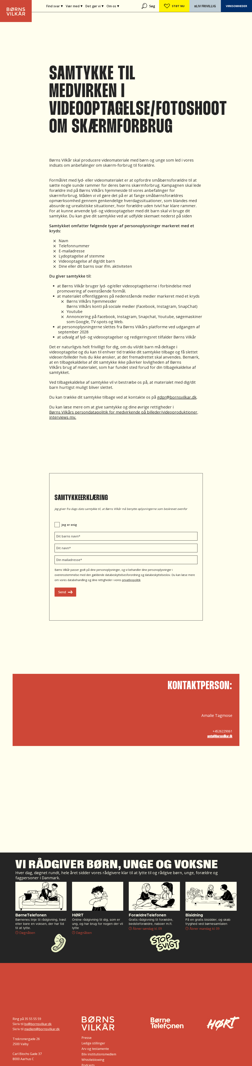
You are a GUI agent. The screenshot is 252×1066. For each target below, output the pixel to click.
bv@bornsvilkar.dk (38, 1024)
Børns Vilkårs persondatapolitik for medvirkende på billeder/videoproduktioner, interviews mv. (123, 414)
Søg (152, 6)
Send (62, 592)
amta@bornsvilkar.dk (219, 736)
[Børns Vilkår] (98, 1023)
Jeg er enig (69, 525)
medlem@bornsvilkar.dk (42, 1029)
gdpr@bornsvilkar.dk (176, 397)
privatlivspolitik (131, 580)
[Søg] (144, 6)
